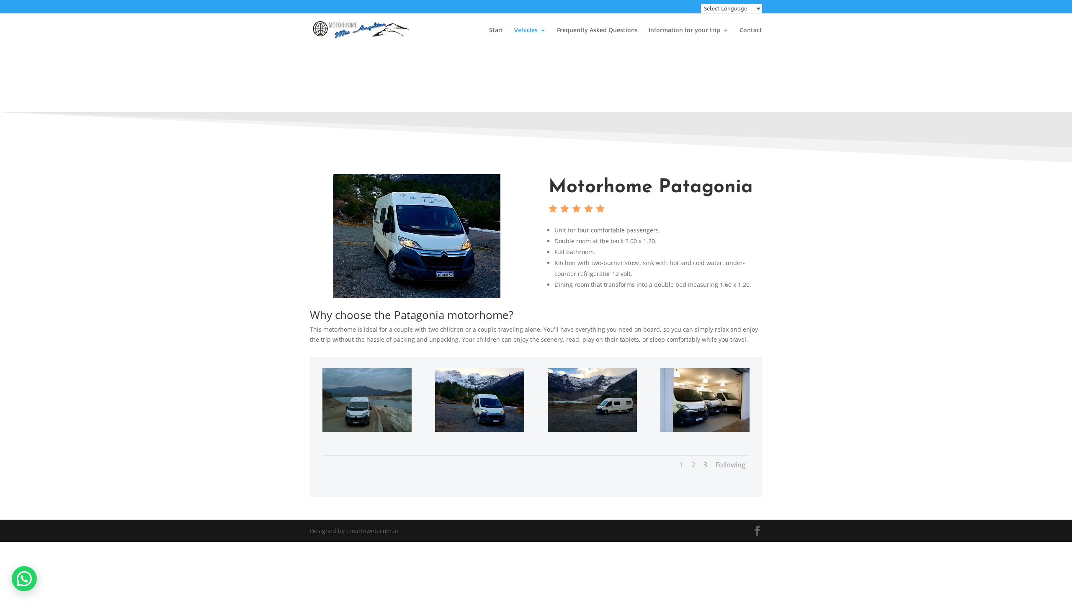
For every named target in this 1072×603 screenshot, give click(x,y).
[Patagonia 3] (367, 429)
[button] (24, 578)
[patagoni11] (705, 429)
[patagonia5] (592, 429)
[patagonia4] (479, 429)
